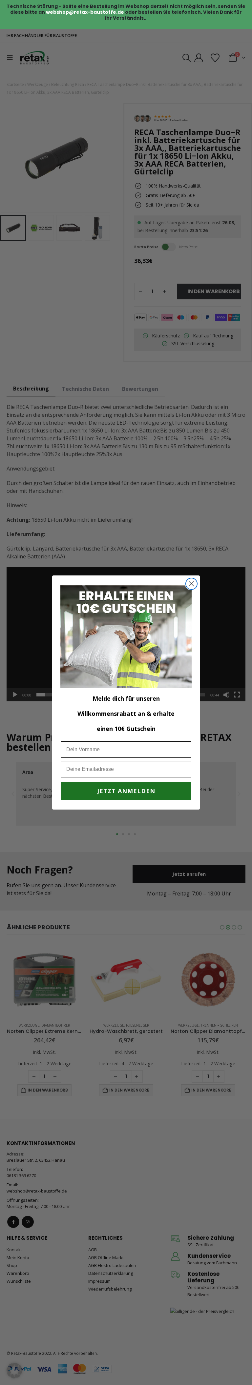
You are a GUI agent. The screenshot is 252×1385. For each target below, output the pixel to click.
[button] (14, 1370)
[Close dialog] (191, 584)
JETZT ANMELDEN (126, 791)
